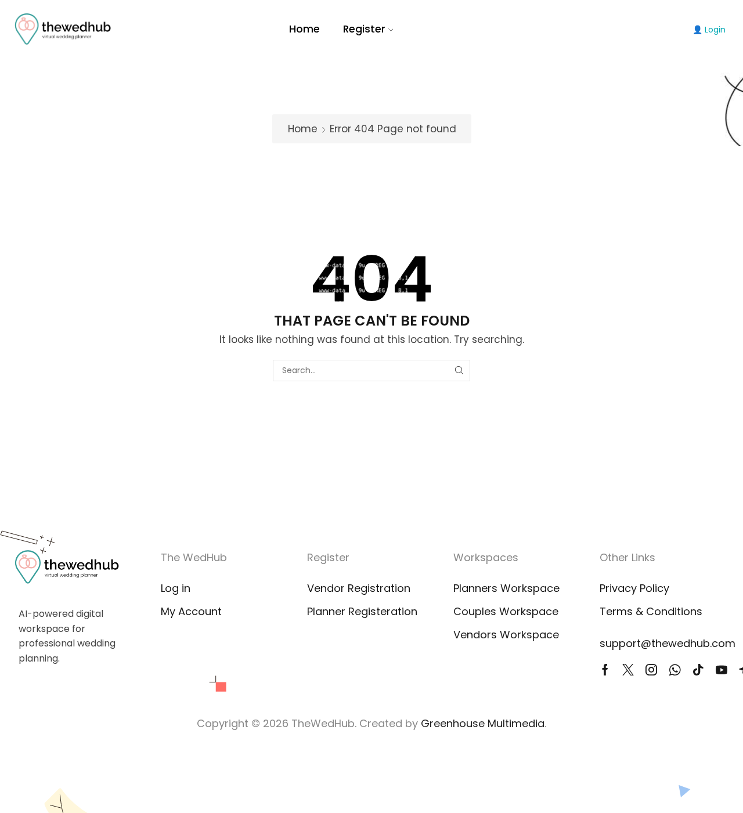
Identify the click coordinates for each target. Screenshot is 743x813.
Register (364, 29)
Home (304, 29)
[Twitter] (628, 669)
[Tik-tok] (698, 669)
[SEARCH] (459, 370)
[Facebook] (605, 669)
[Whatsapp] (675, 669)
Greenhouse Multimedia (482, 723)
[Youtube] (721, 669)
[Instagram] (651, 669)
